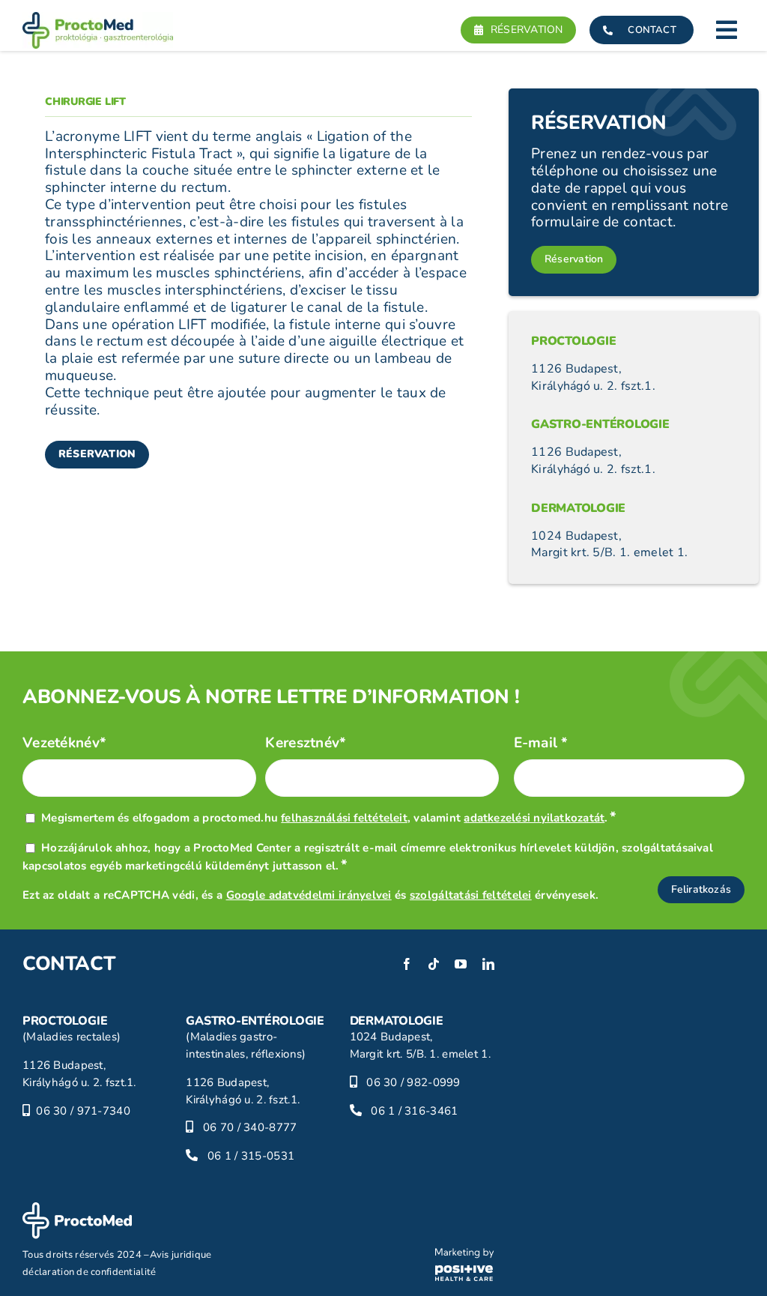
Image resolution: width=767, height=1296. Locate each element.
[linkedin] (488, 964)
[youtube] (461, 964)
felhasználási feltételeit (344, 817)
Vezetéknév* (64, 743)
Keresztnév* (305, 743)
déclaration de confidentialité (89, 1272)
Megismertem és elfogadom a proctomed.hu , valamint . (328, 817)
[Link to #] (726, 30)
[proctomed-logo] (97, 18)
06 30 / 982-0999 (413, 1082)
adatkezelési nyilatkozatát (534, 817)
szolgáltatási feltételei (471, 894)
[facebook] (407, 964)
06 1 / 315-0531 (250, 1155)
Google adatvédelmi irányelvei (309, 894)
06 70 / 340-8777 (250, 1127)
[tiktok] (434, 964)
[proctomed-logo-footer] (77, 1209)
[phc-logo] (464, 1255)
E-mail (541, 743)
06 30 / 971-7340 (83, 1110)
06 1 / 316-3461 (414, 1110)
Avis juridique (181, 1255)
